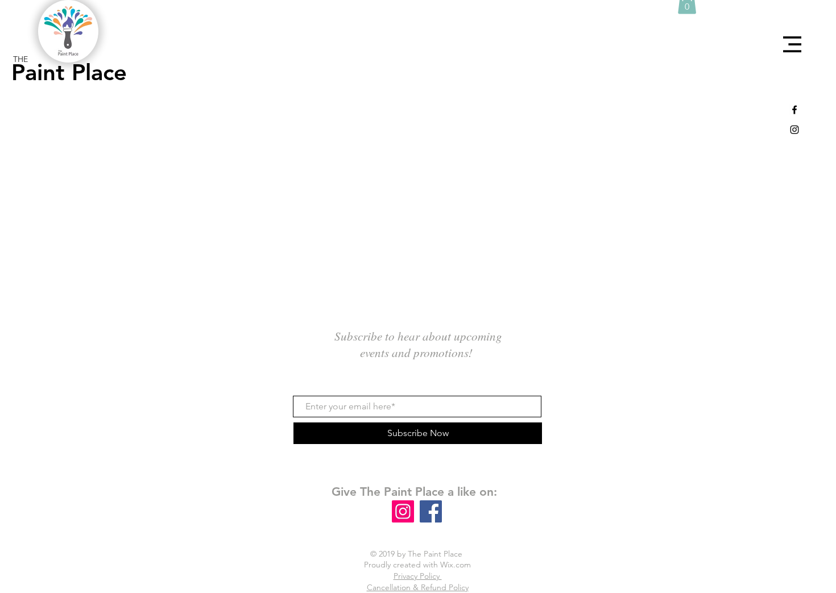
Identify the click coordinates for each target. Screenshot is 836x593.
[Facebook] (431, 511)
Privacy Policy (418, 576)
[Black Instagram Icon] (794, 129)
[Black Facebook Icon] (794, 109)
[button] (792, 44)
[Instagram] (403, 511)
